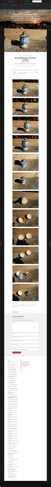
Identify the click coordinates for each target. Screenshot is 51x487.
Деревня (26, 361)
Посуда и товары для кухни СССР (13, 401)
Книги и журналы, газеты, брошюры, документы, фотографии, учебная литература (13, 397)
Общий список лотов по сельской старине (27, 1)
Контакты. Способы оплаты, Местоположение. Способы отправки (25, 66)
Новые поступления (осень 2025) (13, 378)
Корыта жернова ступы (12, 380)
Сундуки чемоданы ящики (12, 374)
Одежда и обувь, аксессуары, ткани (13, 459)
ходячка (21, 366)
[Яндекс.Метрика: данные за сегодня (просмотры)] (3, 486)
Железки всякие (36, 5)
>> (13, 303)
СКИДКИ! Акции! (11, 448)
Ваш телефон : (17, 340)
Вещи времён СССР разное (12, 404)
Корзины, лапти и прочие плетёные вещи (22, 5)
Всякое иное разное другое (12, 474)
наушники (24, 365)
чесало (24, 366)
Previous (4, 38)
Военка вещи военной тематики (13, 406)
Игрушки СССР (11, 410)
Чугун (28, 361)
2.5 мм (21, 361)
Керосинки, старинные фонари (13, 450)
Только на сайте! (11, 462)
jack (23, 361)
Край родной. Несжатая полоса (13, 471)
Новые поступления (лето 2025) (13, 384)
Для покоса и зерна (30, 5)
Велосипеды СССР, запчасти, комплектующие (8, 8)
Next (46, 38)
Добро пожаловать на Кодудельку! (25, 12)
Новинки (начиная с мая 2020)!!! (13, 424)
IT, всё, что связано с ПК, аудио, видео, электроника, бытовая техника (24, 8)
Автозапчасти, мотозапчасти (13, 371)
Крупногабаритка (13, 5)
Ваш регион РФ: (14, 344)
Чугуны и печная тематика (6, 5)
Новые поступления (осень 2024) (13, 388)
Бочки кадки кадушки (12, 367)
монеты (21, 365)
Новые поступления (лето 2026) (13, 365)
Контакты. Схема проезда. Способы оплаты (13, 1)
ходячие (27, 365)
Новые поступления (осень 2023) (13, 399)
